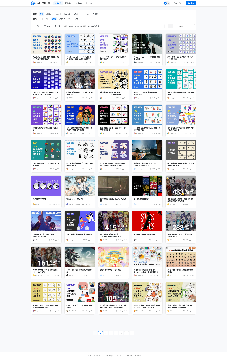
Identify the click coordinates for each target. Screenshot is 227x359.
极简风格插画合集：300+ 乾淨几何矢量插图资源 (113, 129)
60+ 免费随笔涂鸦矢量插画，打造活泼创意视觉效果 (180, 164)
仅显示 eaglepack (75, 26)
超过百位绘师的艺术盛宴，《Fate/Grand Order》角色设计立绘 (113, 235)
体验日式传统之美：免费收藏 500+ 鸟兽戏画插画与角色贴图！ (180, 306)
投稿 (192, 3)
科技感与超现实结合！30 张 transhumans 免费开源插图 (110, 93)
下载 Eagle (109, 355)
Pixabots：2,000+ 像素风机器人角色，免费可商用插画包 (46, 58)
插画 (54, 19)
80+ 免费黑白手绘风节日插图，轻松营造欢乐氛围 (79, 164)
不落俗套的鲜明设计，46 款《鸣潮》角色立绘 (79, 93)
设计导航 (79, 3)
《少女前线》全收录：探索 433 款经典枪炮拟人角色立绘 (180, 200)
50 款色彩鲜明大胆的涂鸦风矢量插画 (45, 129)
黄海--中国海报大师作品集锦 (144, 234)
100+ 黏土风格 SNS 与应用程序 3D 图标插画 (46, 164)
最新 (38, 26)
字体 (70, 19)
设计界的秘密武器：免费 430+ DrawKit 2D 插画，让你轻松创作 (146, 271)
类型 (48, 26)
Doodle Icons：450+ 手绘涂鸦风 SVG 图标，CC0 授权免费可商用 (78, 58)
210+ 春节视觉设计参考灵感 (110, 270)
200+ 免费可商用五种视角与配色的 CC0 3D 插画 (180, 58)
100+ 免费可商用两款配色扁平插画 (79, 234)
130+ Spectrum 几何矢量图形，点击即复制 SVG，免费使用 (46, 93)
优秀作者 (89, 3)
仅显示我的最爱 (93, 26)
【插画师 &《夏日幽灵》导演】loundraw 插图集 (44, 235)
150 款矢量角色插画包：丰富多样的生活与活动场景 (180, 129)
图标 (47, 19)
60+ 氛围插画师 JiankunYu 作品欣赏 (113, 200)
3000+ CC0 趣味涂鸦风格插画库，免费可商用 (146, 93)
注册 (181, 3)
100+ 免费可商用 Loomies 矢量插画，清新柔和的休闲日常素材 (112, 164)
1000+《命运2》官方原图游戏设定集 (79, 271)
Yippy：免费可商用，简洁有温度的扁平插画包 (113, 58)
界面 (76, 19)
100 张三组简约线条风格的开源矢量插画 (180, 93)
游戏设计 (77, 14)
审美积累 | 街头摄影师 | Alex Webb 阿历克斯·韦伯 (145, 164)
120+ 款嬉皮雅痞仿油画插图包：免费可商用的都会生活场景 (79, 129)
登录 (175, 3)
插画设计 (67, 14)
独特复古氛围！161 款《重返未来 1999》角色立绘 (45, 271)
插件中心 (68, 3)
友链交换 (138, 355)
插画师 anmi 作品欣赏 (74, 199)
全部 (41, 14)
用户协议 (119, 355)
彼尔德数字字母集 (39, 199)
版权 (59, 26)
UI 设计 (49, 14)
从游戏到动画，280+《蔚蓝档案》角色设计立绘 (180, 235)
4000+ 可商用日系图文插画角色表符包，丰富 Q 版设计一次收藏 (147, 306)
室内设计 (86, 14)
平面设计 (58, 14)
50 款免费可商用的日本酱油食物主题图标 (180, 271)
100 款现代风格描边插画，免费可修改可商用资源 (147, 129)
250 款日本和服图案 (141, 199)
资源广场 (58, 3)
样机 (82, 19)
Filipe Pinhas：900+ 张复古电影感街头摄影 (147, 58)
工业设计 (96, 14)
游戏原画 (62, 19)
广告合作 (128, 355)
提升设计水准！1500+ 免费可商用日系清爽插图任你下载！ (46, 306)
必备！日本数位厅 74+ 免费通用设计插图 (79, 306)
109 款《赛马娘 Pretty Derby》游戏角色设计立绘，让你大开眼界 (113, 306)
